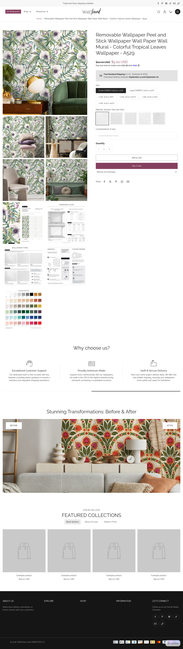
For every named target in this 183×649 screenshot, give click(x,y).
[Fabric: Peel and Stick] (130, 118)
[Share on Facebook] (104, 182)
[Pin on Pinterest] (116, 182)
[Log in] (164, 11)
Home (39, 19)
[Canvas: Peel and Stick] (116, 118)
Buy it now (136, 166)
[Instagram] (166, 3)
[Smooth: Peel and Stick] (102, 118)
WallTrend (22, 642)
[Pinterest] (162, 3)
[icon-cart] (170, 11)
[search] (159, 11)
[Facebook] (158, 3)
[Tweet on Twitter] (110, 182)
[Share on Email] (128, 182)
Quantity (100, 143)
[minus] (98, 149)
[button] (137, 157)
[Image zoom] (45, 72)
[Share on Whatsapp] (122, 182)
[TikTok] (170, 3)
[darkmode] (177, 11)
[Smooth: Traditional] (144, 118)
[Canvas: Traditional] (159, 118)
